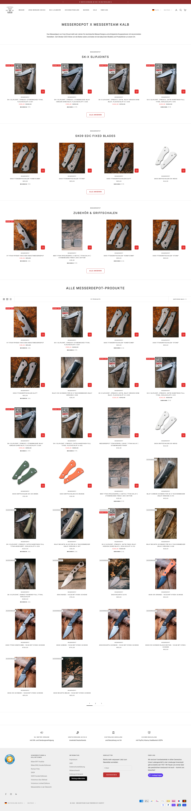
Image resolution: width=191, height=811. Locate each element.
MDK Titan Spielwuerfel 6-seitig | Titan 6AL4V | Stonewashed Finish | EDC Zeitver (72, 256)
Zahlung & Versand (76, 774)
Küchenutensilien (72, 10)
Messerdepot (25, 97)
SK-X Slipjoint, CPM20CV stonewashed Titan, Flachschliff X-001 (25, 100)
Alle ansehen (95, 115)
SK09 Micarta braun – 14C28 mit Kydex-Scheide (72, 693)
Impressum (73, 760)
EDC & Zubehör (55, 10)
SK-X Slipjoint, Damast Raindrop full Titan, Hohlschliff (25, 595)
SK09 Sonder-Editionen (39, 776)
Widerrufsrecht (74, 770)
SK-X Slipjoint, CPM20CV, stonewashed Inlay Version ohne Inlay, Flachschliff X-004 (72, 100)
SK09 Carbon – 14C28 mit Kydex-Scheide (72, 645)
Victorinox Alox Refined (39, 780)
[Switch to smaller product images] (7, 299)
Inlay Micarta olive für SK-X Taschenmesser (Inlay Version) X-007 (72, 545)
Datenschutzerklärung (77, 767)
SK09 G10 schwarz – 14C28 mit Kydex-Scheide (25, 693)
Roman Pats (35, 769)
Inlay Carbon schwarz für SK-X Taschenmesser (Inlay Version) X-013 (166, 495)
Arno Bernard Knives (36, 10)
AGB (71, 763)
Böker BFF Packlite (37, 762)
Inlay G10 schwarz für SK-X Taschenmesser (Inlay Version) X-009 (72, 394)
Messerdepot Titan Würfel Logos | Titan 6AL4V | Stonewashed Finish (118, 444)
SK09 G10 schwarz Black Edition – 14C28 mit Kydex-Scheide (165, 646)
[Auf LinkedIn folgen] (16, 794)
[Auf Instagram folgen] (11, 794)
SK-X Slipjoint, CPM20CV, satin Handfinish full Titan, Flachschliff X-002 (72, 444)
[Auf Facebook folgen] (6, 794)
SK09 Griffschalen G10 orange (72, 494)
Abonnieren (111, 775)
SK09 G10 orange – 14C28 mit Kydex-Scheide (166, 594)
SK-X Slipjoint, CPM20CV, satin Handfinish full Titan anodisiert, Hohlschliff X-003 (25, 545)
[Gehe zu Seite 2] (101, 703)
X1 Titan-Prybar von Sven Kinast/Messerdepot (25, 255)
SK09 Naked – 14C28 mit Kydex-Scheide (72, 594)
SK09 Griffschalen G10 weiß (165, 178)
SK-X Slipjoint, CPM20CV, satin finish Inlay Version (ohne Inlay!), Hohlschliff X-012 (119, 545)
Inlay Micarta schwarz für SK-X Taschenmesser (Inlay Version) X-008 (165, 545)
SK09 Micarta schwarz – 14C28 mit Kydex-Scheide (119, 645)
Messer (21, 10)
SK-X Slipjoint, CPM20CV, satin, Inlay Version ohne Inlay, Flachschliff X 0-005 (119, 100)
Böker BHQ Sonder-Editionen (41, 765)
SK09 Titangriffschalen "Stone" (72, 178)
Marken (86, 10)
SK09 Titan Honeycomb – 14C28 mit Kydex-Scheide (25, 645)
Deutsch (167, 10)
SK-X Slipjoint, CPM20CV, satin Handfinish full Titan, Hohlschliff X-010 (166, 100)
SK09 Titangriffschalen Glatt (119, 178)
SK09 (33, 772)
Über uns (104, 10)
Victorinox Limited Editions (40, 783)
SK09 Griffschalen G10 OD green (25, 494)
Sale (95, 10)
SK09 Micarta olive (119, 594)
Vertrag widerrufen (78, 778)
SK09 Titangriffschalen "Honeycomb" (25, 178)
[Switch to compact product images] (11, 299)
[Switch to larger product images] (4, 299)
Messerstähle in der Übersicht (41, 787)
